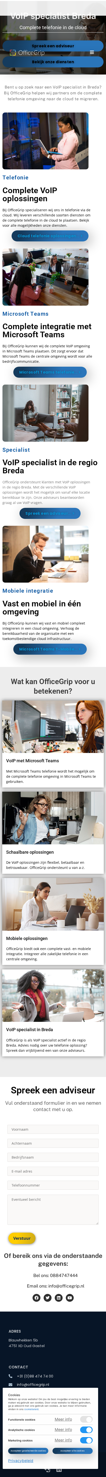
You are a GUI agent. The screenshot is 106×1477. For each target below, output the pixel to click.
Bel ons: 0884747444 (55, 1275)
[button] (92, 52)
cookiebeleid (31, 1409)
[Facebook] (36, 1298)
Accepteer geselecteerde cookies (28, 1450)
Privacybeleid (21, 1460)
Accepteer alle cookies (72, 1450)
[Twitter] (48, 1298)
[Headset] (47, 1469)
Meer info (63, 1419)
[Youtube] (70, 1298)
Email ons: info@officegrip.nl (55, 1286)
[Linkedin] (59, 1298)
